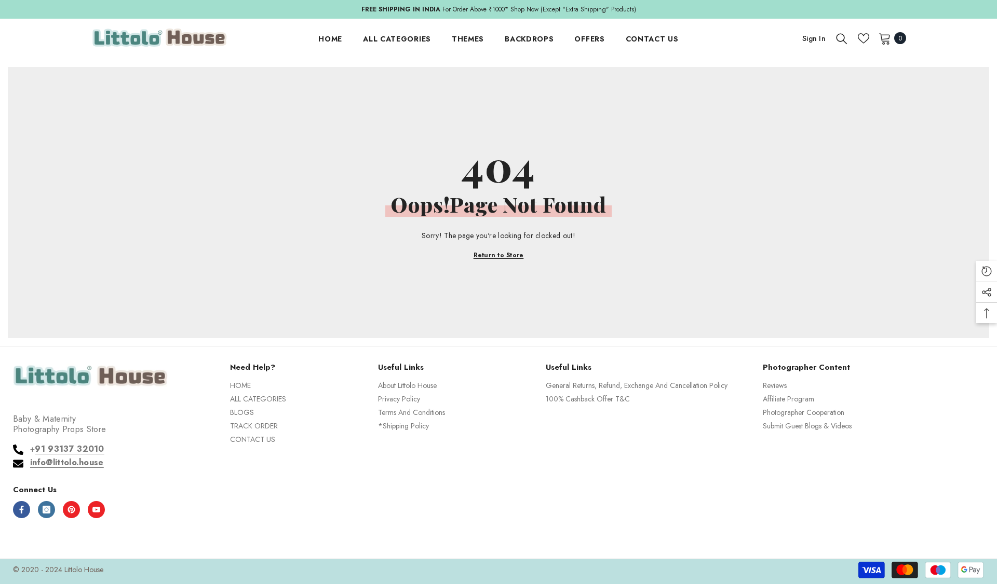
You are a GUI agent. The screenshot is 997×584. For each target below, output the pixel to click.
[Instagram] (46, 509)
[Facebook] (21, 509)
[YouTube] (96, 509)
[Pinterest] (71, 509)
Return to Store (499, 255)
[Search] (841, 38)
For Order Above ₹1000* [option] (498, 9)
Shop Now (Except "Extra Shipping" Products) (573, 9)
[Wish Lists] (863, 38)
